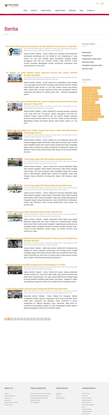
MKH (89, 99)
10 (38, 319)
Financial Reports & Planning (38, 398)
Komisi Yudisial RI (87, 88)
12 (45, 319)
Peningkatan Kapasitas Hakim (92, 65)
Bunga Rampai (60, 398)
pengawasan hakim (88, 116)
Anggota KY (85, 93)
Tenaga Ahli (85, 102)
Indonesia (97, 88)
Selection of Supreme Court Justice (40, 393)
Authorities (7, 400)
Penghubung (86, 96)
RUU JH (97, 111)
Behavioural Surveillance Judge (39, 396)
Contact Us (91, 10)
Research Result (35, 400)
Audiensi (91, 111)
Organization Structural (11, 402)
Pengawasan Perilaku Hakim (91, 59)
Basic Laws (7, 398)
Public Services (46, 10)
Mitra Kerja (85, 108)
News (81, 10)
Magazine (59, 393)
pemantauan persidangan (89, 119)
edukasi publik (99, 116)
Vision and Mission (9, 396)
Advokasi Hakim (87, 68)
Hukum (84, 91)
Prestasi (84, 111)
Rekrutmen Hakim (88, 62)
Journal (58, 396)
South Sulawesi (86, 402)
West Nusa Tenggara (88, 405)
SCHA (95, 91)
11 (41, 319)
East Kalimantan (87, 400)
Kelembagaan (86, 52)
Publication (72, 10)
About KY (34, 10)
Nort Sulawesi (86, 413)
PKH (98, 105)
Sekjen (93, 102)
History (6, 393)
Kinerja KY (95, 99)
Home (25, 10)
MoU (100, 96)
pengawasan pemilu (94, 114)
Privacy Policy (8, 405)
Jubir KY (84, 114)
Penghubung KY (87, 55)
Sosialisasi (94, 96)
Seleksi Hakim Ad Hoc (88, 105)
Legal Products (60, 10)
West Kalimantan (87, 411)
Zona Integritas (34, 402)
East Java (85, 396)
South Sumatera (86, 409)
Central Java (85, 393)
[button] (7, 13)
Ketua (90, 91)
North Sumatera (86, 398)
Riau (83, 407)
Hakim (84, 99)
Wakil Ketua (94, 93)
